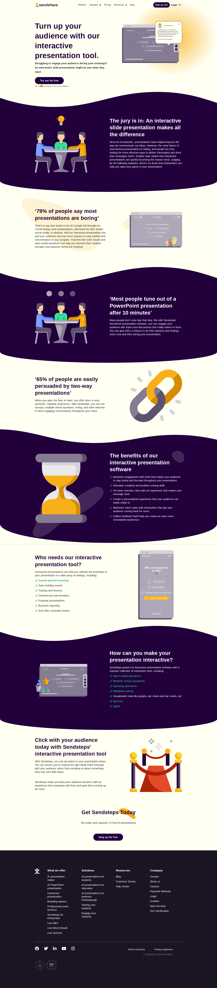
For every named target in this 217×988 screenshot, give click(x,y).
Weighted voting (123, 691)
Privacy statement (163, 949)
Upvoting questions (125, 686)
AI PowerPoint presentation (55, 886)
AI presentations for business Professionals (93, 896)
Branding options (56, 901)
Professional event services (57, 908)
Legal (153, 896)
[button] (95, 5)
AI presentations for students (93, 878)
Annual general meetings (53, 580)
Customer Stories (126, 881)
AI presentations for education (93, 886)
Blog (118, 876)
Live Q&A (52, 923)
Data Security (158, 906)
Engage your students (89, 915)
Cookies (154, 901)
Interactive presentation (54, 895)
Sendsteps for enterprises (55, 916)
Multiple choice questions (129, 681)
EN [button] (180, 5)
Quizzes (118, 701)
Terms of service (136, 949)
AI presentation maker (56, 878)
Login (174, 5)
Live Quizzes (54, 932)
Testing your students (88, 907)
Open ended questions (127, 676)
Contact (154, 876)
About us (155, 881)
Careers (154, 886)
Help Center (122, 886)
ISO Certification (159, 911)
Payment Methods (160, 891)
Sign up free (161, 5)
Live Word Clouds (57, 928)
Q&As (116, 706)
